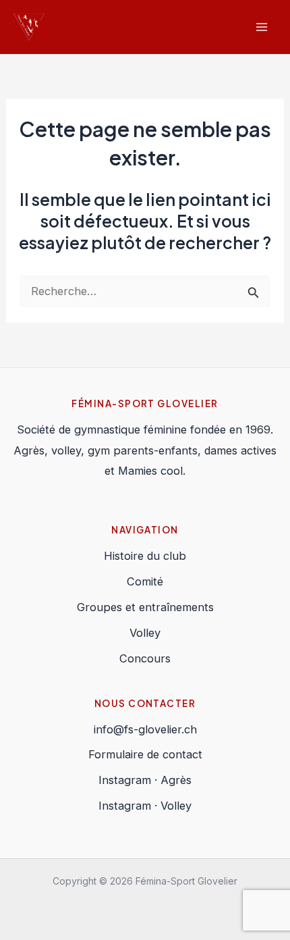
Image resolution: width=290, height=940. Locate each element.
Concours (145, 658)
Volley (145, 632)
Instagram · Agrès (145, 780)
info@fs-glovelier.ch (145, 729)
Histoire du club (145, 556)
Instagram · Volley (145, 805)
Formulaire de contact (145, 754)
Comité (145, 581)
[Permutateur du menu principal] (261, 27)
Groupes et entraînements (145, 607)
